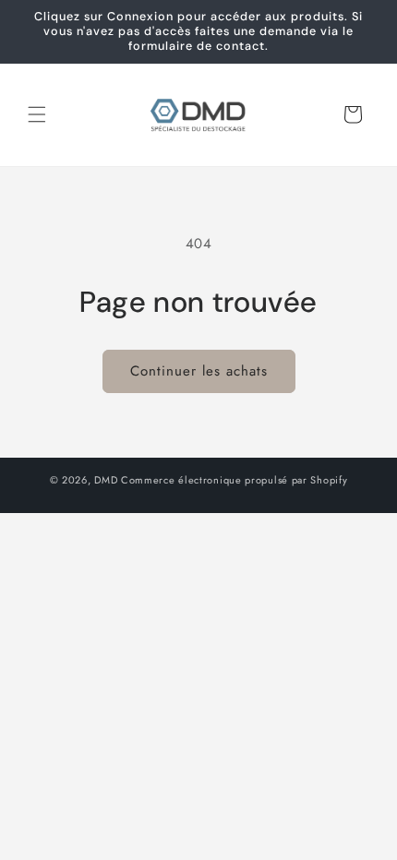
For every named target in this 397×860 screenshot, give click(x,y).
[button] (37, 114)
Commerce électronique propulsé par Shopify (234, 479)
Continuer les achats (199, 371)
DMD (105, 479)
